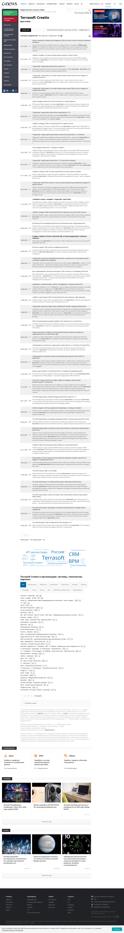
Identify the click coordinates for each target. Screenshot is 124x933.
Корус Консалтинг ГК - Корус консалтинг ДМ (35, 637)
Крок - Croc (24, 658)
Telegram (71, 910)
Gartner (32, 565)
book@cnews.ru (84, 30)
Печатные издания (33, 912)
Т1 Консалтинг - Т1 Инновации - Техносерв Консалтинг (38, 668)
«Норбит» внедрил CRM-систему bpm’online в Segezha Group (52, 123)
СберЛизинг (45, 549)
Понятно (117, 929)
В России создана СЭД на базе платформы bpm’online (50, 247)
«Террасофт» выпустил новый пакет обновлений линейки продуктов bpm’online (59, 306)
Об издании (52, 899)
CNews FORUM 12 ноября (8, 13)
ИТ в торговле (8, 65)
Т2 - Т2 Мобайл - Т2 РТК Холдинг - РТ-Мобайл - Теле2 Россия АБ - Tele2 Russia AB (47, 651)
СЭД (33, 555)
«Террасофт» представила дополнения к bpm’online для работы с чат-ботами (58, 134)
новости (40, 713)
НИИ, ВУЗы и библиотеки (62, 590)
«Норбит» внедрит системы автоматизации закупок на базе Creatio (55, 55)
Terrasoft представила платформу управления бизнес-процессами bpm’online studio (60, 419)
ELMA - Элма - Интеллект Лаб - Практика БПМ (35, 620)
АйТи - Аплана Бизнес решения (31, 666)
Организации (32, 584)
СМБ (24, 555)
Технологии (65, 584)
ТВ (81, 4)
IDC (32, 557)
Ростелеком (24, 675)
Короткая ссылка (30, 703)
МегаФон (23, 680)
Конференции (32, 899)
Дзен (69, 912)
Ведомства (43, 584)
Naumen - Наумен (26, 617)
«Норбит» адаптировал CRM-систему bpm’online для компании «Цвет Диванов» (59, 297)
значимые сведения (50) (29, 36)
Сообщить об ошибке (101, 904)
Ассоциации (54, 584)
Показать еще (46, 822)
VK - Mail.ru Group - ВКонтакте (30, 661)
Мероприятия (77, 590)
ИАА (49, 590)
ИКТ (23, 584)
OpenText (23, 624)
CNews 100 (57, 565)
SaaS (33, 559)
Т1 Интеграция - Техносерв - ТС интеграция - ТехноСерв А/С (40, 649)
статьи (65, 713)
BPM (74, 561)
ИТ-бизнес (6, 77)
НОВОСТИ (31, 4)
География (25, 590)
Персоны (84, 584)
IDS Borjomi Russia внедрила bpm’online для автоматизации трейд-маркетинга (58, 223)
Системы (75, 584)
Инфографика (7, 84)
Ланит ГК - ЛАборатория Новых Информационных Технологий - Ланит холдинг (46, 600)
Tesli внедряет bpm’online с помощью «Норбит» (48, 147)
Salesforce (23, 612)
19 (80, 600)
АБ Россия (25, 557)
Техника (30, 907)
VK (68, 902)
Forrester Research (61, 561)
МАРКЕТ (62, 4)
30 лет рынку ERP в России (8, 35)
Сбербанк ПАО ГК (49, 561)
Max (69, 899)
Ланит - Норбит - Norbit (28, 598)
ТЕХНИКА (69, 4)
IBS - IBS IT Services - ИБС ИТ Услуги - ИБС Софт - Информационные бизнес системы (48, 615)
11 (31, 605)
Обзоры (8, 907)
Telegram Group (25, 687)
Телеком (6, 69)
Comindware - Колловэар (28, 622)
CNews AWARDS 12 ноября (9, 19)
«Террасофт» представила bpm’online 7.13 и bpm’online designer (54, 160)
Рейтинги (6, 80)
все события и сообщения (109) (49, 36)
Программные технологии (29, 627)
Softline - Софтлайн (26, 656)
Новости (8, 899)
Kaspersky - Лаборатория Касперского (33, 678)
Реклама (51, 902)
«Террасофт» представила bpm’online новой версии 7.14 (51, 112)
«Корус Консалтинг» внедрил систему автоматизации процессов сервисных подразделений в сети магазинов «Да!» (57, 333)
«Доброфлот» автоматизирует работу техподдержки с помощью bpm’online (57, 284)
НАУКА (76, 4)
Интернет (6, 73)
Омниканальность (77, 550)
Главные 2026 (10, 40)
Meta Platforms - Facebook (29, 653)
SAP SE (22, 605)
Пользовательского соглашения (12, 930)
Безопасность (7, 53)
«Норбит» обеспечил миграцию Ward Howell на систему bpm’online (55, 445)
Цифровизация (8, 45)
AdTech (24, 559)
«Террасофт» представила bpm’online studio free (48, 66)
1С (21, 603)
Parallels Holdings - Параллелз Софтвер (33, 682)
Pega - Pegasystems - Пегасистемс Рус (32, 641)
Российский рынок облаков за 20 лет (9, 29)
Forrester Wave (49, 565)
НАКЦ (82, 559)
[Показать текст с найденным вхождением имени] (61, 36)
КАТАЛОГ (108, 4)
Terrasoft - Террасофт (27, 596)
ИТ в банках (7, 61)
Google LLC (24, 670)
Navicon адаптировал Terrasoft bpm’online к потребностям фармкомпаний (57, 371)
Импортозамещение (9, 49)
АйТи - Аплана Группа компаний (31, 685)
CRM (74, 554)
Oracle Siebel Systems (27, 629)
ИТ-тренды (36, 549)
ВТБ (82, 561)
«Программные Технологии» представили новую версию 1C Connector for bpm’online (61, 345)
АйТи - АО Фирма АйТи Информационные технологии (38, 634)
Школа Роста (7, 25)
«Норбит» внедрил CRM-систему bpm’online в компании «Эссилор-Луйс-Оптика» (59, 212)
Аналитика (41, 4)
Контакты (52, 907)
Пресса (42, 590)
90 (40, 595)
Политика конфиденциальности (104, 902)
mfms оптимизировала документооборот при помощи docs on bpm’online (57, 321)
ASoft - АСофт (24, 673)
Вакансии (52, 905)
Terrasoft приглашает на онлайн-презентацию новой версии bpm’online (56, 482)
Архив (8, 910)
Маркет (29, 905)
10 (41, 607)
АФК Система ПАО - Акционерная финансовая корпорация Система (43, 639)
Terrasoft (53, 557)
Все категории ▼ (83, 13)
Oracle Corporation (26, 610)
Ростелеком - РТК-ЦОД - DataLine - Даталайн (35, 690)
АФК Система (40, 565)
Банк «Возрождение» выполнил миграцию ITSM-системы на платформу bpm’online (60, 271)
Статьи (34, 590)
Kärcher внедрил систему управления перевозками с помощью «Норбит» (57, 408)
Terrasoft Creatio (32, 562)
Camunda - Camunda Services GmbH (32, 644)
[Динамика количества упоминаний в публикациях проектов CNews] (89, 36)
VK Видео (71, 905)
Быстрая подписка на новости (104, 896)
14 (28, 603)
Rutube (70, 907)
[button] (115, 4)
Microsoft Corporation (27, 608)
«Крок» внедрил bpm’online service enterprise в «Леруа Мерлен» (53, 101)
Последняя (38, 696)
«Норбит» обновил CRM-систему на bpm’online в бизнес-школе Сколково (56, 171)
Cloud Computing (78, 565)
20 (42, 598)
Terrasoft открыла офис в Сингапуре (44, 471)
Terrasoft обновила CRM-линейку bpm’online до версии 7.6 (52, 522)
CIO (82, 563)
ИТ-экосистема (36, 552)
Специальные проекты (35, 902)
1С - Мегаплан (25, 663)
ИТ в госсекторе (8, 57)
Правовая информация (101, 907)
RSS (95, 899)
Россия (57, 551)
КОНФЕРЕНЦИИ (51, 4)
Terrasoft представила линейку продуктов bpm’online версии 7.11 (54, 397)
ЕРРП (25, 565)
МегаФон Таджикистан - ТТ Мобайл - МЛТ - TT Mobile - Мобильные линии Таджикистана (50, 646)
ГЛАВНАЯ (23, 4)
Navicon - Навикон (26, 632)
